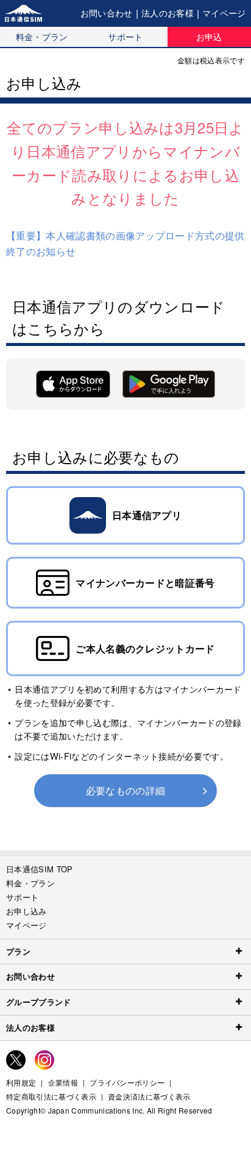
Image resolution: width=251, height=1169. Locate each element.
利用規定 (21, 1082)
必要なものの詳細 (126, 790)
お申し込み (26, 911)
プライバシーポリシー (127, 1082)
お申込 (209, 36)
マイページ (224, 13)
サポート (125, 36)
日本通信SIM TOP (39, 869)
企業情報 (63, 1082)
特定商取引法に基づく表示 (51, 1096)
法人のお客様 (167, 13)
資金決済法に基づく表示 (149, 1096)
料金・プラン (42, 36)
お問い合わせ (106, 13)
